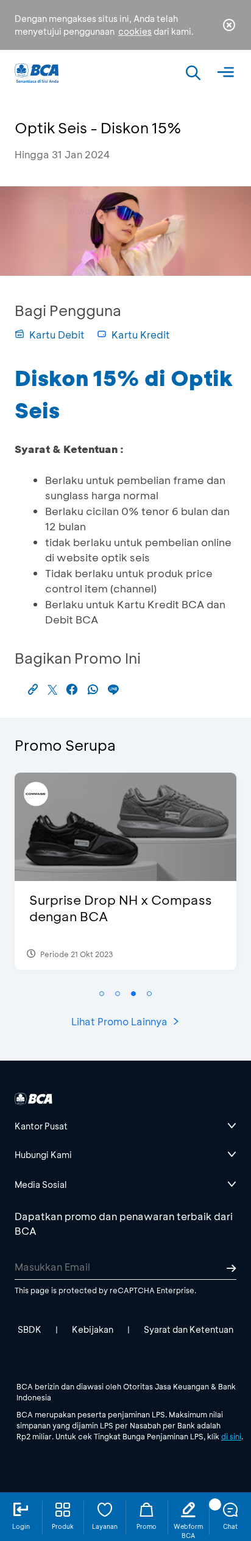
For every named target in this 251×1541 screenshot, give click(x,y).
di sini (231, 1436)
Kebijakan (92, 1329)
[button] (101, 993)
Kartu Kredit (140, 334)
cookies (135, 31)
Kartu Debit (57, 334)
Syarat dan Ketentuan (188, 1329)
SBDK (29, 1329)
